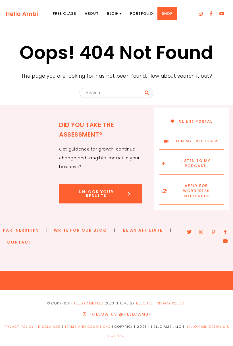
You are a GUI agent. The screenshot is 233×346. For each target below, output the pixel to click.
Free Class (64, 13)
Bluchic (144, 303)
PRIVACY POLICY (170, 303)
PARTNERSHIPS (21, 230)
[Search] (147, 93)
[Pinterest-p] (213, 231)
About (92, 13)
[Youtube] (221, 13)
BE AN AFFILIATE (143, 230)
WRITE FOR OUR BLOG (80, 230)
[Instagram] (200, 13)
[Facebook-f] (211, 13)
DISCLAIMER (49, 326)
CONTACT (19, 242)
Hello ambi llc (89, 303)
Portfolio (141, 13)
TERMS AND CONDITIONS (88, 326)
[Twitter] (189, 231)
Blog (112, 13)
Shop (167, 13)
